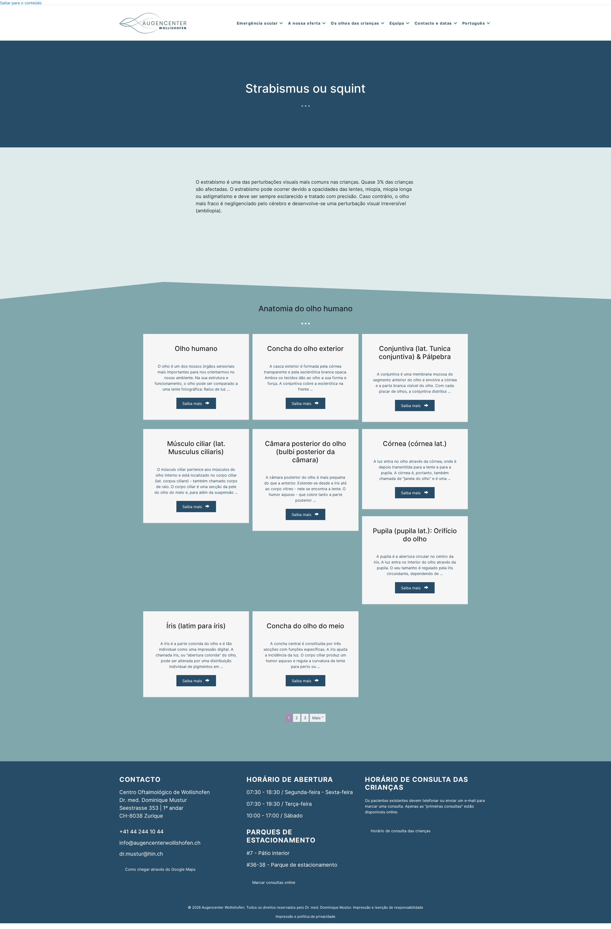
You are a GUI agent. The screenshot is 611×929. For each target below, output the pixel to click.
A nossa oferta (304, 23)
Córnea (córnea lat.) (415, 444)
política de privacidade (316, 916)
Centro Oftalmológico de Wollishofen (164, 792)
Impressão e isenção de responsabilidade (388, 907)
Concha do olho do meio (305, 626)
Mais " (317, 717)
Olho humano (196, 348)
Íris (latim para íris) (196, 626)
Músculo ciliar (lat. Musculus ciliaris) (196, 448)
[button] (281, 23)
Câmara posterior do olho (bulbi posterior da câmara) (305, 452)
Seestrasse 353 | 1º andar (151, 808)
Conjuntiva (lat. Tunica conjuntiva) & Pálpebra (415, 352)
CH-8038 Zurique (141, 816)
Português (473, 23)
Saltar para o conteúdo (21, 2)
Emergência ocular (257, 23)
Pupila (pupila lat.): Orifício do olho (415, 535)
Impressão (284, 916)
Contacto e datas (433, 23)
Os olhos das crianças (355, 23)
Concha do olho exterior (305, 348)
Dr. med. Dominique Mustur (153, 800)
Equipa (397, 23)
